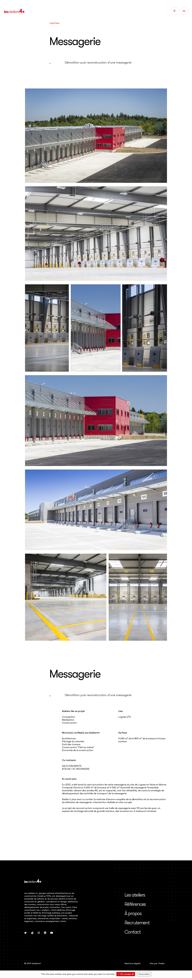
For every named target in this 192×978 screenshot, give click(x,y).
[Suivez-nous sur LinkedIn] (45, 933)
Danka (161, 963)
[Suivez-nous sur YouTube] (51, 933)
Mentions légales (133, 963)
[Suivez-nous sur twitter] (25, 933)
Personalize (144, 974)
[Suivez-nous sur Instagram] (39, 933)
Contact (133, 932)
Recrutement (137, 923)
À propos (133, 913)
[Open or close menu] (184, 11)
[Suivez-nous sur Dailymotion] (32, 933)
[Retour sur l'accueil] (14, 11)
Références (135, 904)
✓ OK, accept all (126, 974)
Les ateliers (135, 895)
